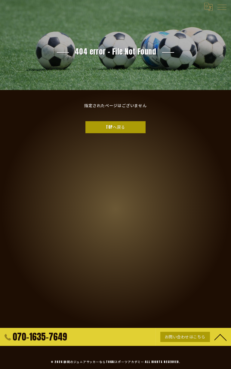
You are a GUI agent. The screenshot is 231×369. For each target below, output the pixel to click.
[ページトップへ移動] (220, 337)
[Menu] (222, 6)
